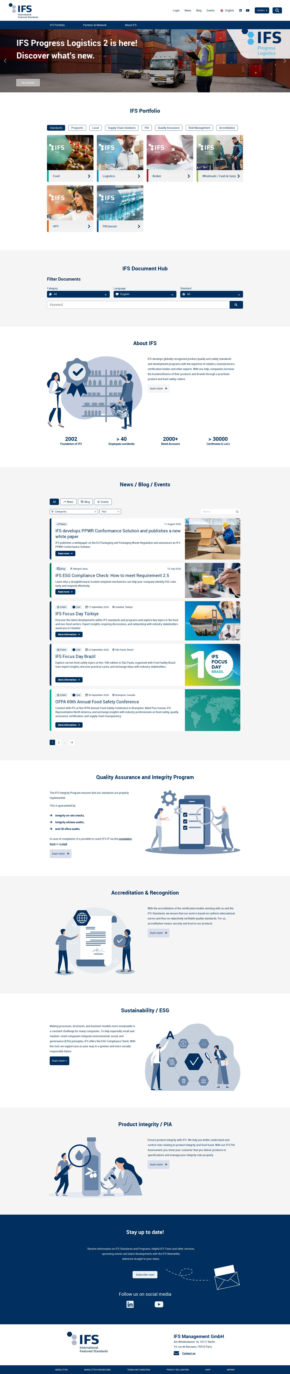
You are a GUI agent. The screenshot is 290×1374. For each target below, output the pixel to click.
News (188, 10)
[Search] (236, 305)
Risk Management (199, 128)
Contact (260, 10)
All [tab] (54, 502)
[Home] (87, 1351)
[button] (5, 60)
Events (210, 10)
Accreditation (227, 128)
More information (67, 634)
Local (95, 128)
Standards (56, 128)
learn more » (59, 1060)
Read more (63, 553)
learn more (156, 388)
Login (176, 10)
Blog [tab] (87, 502)
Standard (185, 288)
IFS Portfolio (57, 25)
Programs (77, 128)
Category (52, 288)
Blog (199, 10)
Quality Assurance (169, 128)
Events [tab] (105, 502)
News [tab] (70, 502)
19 (71, 742)
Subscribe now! (145, 1274)
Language (120, 288)
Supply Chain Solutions (122, 128)
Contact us (188, 1353)
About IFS (131, 25)
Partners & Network (94, 25)
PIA (147, 128)
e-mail (63, 844)
